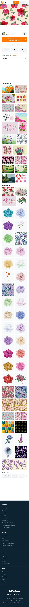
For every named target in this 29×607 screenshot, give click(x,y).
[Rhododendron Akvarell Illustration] (8, 267)
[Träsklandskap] (8, 236)
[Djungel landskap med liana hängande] (8, 217)
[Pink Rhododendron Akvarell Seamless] (8, 258)
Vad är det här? (14, 55)
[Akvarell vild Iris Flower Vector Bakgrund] (18, 167)
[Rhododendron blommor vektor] (10, 155)
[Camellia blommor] (8, 107)
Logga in (22, 2)
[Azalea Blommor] (8, 126)
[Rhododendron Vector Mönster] (8, 199)
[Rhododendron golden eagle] (8, 88)
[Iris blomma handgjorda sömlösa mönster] (8, 97)
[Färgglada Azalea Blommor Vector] (7, 117)
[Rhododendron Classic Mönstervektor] (20, 116)
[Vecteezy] (2, 2)
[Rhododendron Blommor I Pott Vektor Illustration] (9, 189)
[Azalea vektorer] (8, 245)
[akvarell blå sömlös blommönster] (7, 179)
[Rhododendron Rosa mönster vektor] (8, 208)
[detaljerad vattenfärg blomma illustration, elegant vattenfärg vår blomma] (19, 289)
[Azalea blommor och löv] (6, 167)
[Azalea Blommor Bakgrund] (8, 144)
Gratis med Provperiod (14, 39)
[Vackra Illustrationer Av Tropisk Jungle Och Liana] (8, 226)
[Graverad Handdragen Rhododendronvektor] (8, 135)
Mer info (5, 57)
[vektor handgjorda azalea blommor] (17, 179)
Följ (24, 34)
